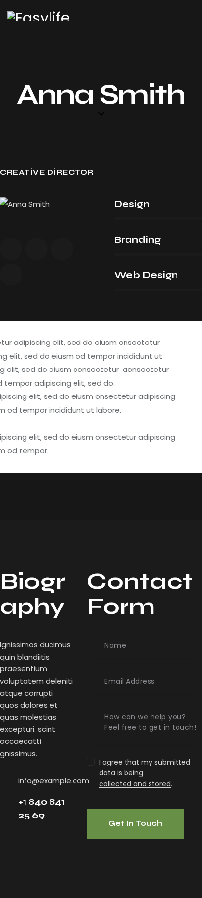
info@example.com (53, 780)
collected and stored (135, 784)
